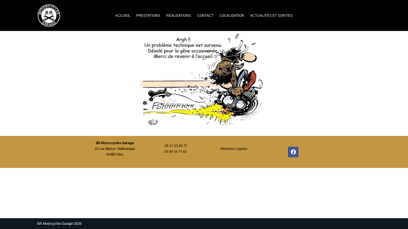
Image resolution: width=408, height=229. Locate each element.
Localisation (232, 15)
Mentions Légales (233, 149)
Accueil (122, 15)
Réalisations (178, 15)
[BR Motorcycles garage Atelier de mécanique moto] (50, 15)
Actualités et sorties (271, 15)
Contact (205, 15)
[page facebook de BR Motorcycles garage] (293, 152)
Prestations (148, 15)
